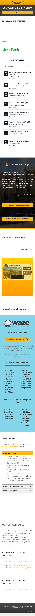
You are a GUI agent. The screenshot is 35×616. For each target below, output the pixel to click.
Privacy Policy (20, 606)
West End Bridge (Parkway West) (20, 568)
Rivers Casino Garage (26, 424)
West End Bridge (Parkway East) (20, 565)
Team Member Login (17, 608)
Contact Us (22, 1)
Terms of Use (28, 606)
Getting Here (13, 1)
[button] (23, 195)
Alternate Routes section (10, 446)
